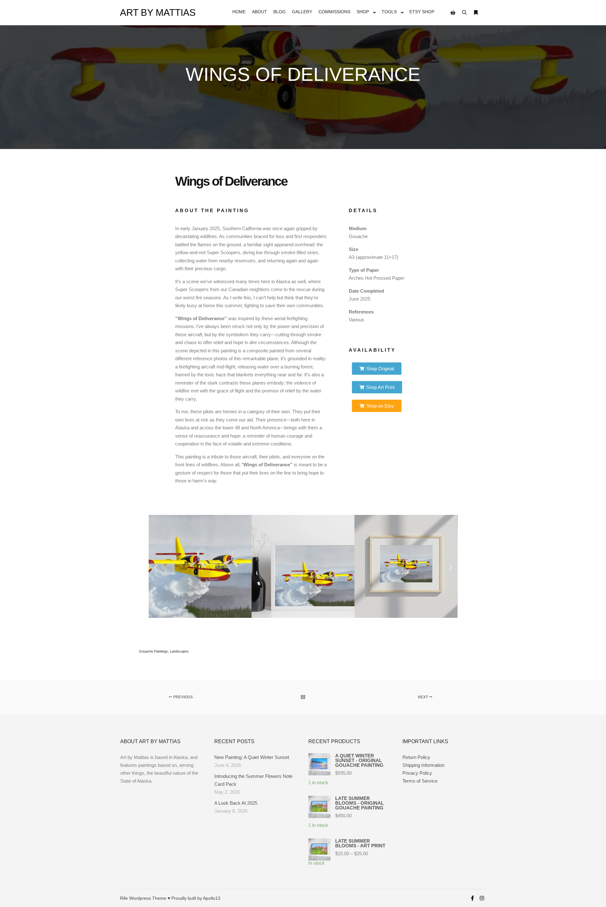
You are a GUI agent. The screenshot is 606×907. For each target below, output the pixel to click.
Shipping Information (423, 765)
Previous (182, 697)
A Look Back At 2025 (235, 803)
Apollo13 (211, 898)
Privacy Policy (417, 773)
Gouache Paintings (153, 651)
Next (423, 697)
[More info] (475, 13)
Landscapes (179, 651)
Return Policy (416, 757)
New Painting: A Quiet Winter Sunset (251, 757)
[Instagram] (482, 898)
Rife (124, 898)
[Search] (464, 13)
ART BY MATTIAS (151, 12)
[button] (156, 567)
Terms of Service (419, 781)
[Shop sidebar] (453, 13)
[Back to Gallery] (303, 697)
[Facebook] (472, 898)
